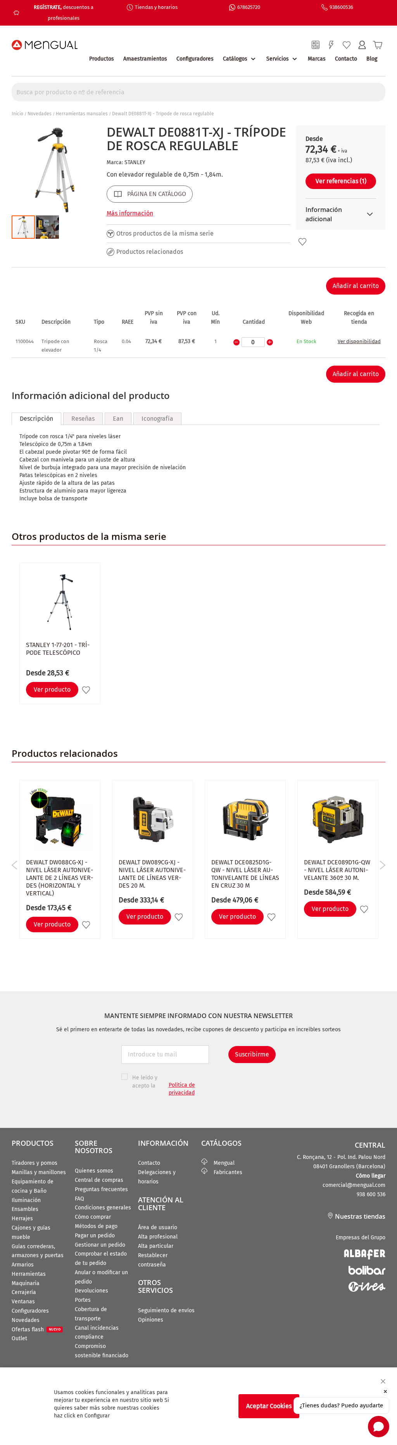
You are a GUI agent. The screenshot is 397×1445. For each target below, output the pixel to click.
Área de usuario (157, 1227)
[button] (47, 227)
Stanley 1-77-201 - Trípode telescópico (58, 648)
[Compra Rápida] (331, 45)
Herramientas (29, 1274)
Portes (83, 1300)
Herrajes (22, 1218)
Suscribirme (252, 1054)
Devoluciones (91, 1290)
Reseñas (83, 418)
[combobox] (198, 92)
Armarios (23, 1264)
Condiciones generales (103, 1207)
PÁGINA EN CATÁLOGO (156, 194)
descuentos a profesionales (63, 12)
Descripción (36, 418)
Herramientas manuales (82, 113)
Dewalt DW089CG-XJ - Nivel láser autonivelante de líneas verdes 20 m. (152, 874)
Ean (118, 418)
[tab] (36, 419)
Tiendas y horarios (156, 7)
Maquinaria (26, 1283)
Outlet (19, 1338)
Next (382, 865)
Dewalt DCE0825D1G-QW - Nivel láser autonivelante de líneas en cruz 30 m (245, 874)
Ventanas (23, 1301)
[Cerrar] (383, 1381)
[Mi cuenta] (362, 45)
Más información (130, 213)
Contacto (346, 59)
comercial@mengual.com (354, 1185)
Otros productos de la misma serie (165, 233)
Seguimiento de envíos (166, 1310)
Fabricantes (224, 1172)
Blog (371, 59)
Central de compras (99, 1180)
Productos (101, 59)
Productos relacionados (149, 251)
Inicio (17, 113)
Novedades (40, 113)
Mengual (221, 1163)
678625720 (248, 7)
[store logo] (45, 45)
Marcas (317, 59)
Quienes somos (94, 1170)
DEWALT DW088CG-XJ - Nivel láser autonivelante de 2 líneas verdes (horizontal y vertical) (59, 878)
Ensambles (25, 1209)
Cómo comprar (93, 1217)
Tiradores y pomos (34, 1163)
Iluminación (26, 1200)
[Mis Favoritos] (346, 45)
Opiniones (150, 1320)
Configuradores (195, 59)
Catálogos (235, 59)
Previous (14, 865)
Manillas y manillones (39, 1172)
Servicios (277, 59)
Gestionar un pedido (100, 1245)
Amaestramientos (145, 59)
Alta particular (155, 1246)
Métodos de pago (96, 1226)
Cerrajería (24, 1292)
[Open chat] (378, 1426)
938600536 (341, 7)
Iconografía (157, 418)
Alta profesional (158, 1236)
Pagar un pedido (95, 1235)
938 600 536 (371, 1194)
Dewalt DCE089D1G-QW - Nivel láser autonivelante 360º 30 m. (337, 870)
